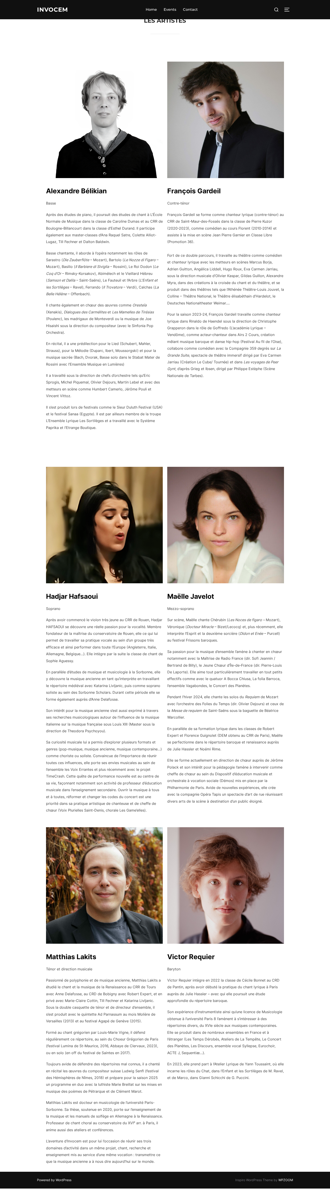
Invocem (52, 9)
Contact (190, 9)
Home (151, 9)
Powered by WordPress (54, 1180)
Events (170, 9)
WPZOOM (285, 1180)
